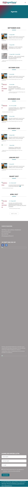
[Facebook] (3, 245)
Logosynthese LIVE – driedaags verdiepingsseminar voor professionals (16, 109)
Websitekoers (8, 486)
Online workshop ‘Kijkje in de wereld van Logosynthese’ (16, 37)
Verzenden (5, 475)
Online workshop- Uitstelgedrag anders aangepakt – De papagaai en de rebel (16, 88)
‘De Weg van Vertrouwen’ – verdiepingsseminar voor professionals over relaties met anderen (17, 205)
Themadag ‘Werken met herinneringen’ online (14, 148)
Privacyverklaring (11, 483)
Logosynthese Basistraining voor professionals (16, 186)
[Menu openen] (25, 3)
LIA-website (12, 351)
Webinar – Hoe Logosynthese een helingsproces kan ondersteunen (16, 57)
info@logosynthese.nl (7, 236)
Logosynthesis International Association (9, 348)
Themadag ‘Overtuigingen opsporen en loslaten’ (15, 47)
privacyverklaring (16, 471)
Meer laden (14, 213)
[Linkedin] (6, 245)
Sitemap (4, 483)
